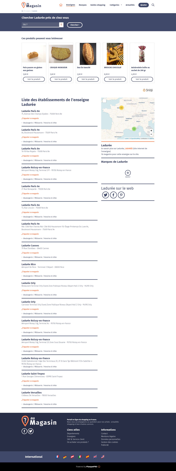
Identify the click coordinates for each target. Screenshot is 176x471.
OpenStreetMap (135, 138)
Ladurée (129, 148)
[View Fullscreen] (104, 101)
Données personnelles (110, 439)
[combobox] (40, 24)
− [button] (151, 134)
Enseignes (71, 436)
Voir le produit (34, 79)
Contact (104, 433)
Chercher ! (74, 25)
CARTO (151, 138)
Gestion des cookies (109, 442)
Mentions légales (108, 436)
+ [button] (151, 130)
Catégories (114, 5)
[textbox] (40, 25)
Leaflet (127, 138)
